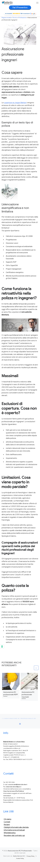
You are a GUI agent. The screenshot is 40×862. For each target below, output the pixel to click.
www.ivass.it (7, 796)
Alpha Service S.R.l (19, 856)
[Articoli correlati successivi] (36, 668)
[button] (20, 13)
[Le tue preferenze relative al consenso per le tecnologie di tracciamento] (2, 647)
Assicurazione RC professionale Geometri (28, 694)
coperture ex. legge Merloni (15, 103)
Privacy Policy (30, 856)
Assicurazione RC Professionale (20, 851)
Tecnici (14, 17)
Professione (22, 17)
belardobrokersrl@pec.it (13, 787)
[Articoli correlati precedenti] (31, 668)
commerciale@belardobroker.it (17, 784)
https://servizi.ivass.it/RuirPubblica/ (13, 791)
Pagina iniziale (6, 17)
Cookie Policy (20, 858)
